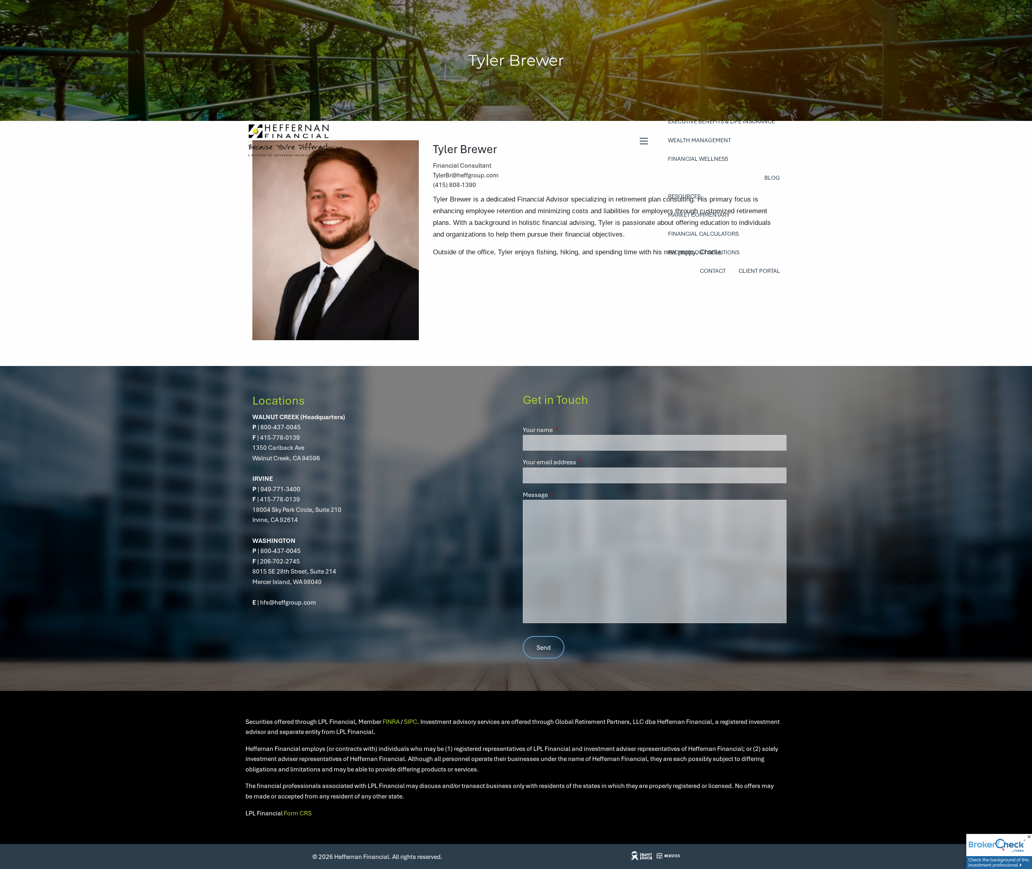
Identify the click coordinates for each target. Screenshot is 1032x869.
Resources (684, 196)
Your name (567, 430)
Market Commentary (699, 214)
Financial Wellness (698, 158)
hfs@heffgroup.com (288, 602)
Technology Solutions (703, 252)
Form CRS (298, 813)
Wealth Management (699, 140)
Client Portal (759, 270)
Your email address (579, 462)
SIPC (410, 721)
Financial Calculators (703, 233)
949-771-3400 (280, 489)
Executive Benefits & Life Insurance (721, 121)
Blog (772, 177)
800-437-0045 (280, 427)
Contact (713, 270)
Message (564, 495)
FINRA (391, 721)
